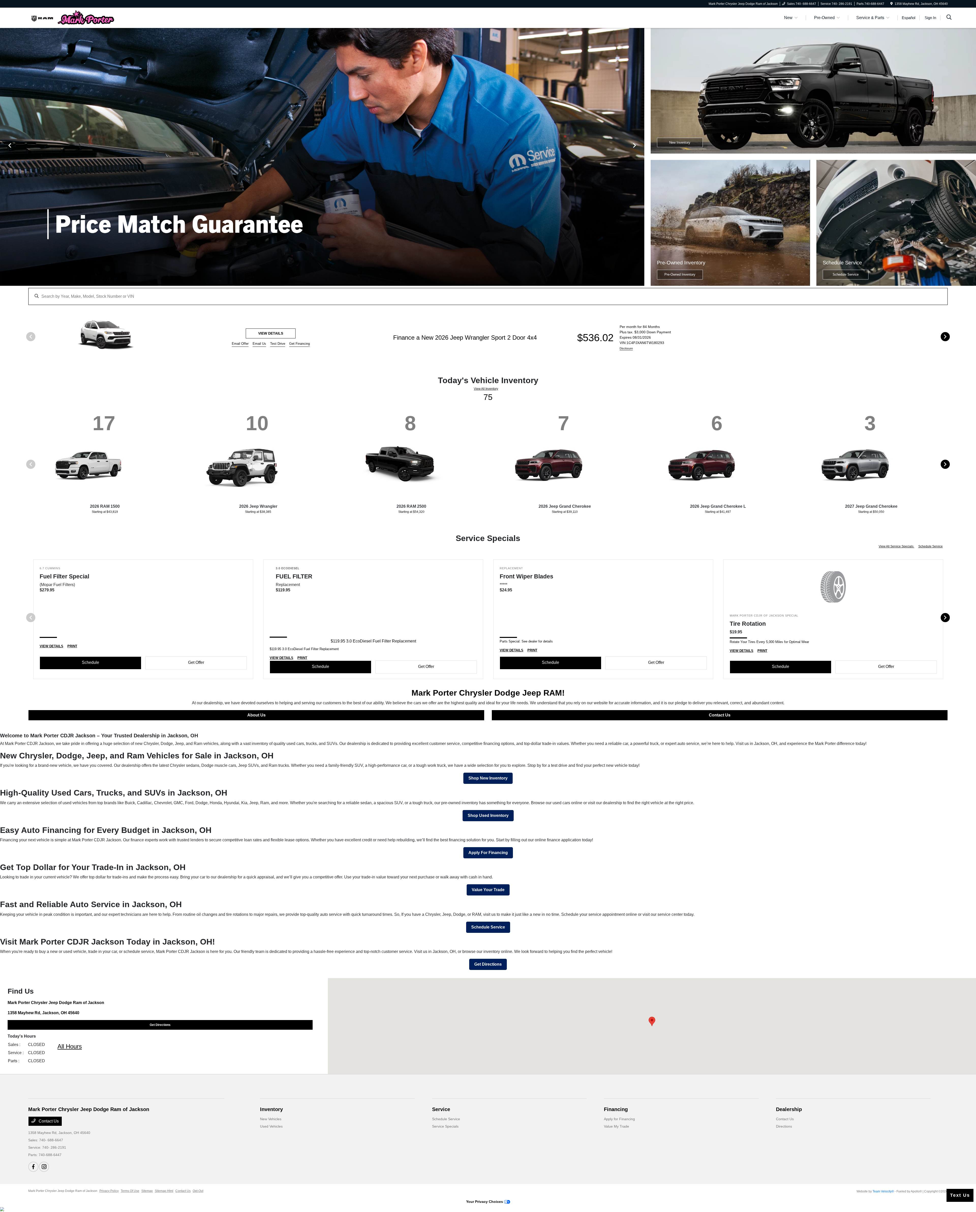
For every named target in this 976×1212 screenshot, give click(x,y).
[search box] (488, 294)
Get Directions (488, 964)
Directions (784, 1126)
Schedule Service (846, 274)
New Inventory (679, 142)
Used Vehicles (271, 1126)
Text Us (960, 1195)
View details (852, 333)
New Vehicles (270, 1119)
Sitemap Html (164, 1191)
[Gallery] (322, 157)
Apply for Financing (619, 1119)
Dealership (789, 1109)
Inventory (271, 1109)
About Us (256, 715)
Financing (616, 1109)
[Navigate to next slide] (640, 157)
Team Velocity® (883, 1191)
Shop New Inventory (488, 778)
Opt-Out (198, 1191)
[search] (949, 17)
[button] (652, 1021)
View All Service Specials (896, 546)
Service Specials (445, 1126)
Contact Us (719, 715)
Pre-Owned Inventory (679, 274)
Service (441, 1109)
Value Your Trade (488, 890)
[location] (891, 4)
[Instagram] (44, 1167)
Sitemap (147, 1191)
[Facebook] (33, 1167)
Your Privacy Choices (485, 1202)
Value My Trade (616, 1126)
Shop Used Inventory (488, 815)
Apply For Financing (488, 852)
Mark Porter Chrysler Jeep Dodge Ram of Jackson (62, 1191)
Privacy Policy (109, 1191)
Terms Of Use (130, 1191)
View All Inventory (486, 389)
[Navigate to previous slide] (4, 157)
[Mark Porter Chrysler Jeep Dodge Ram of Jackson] (72, 17)
